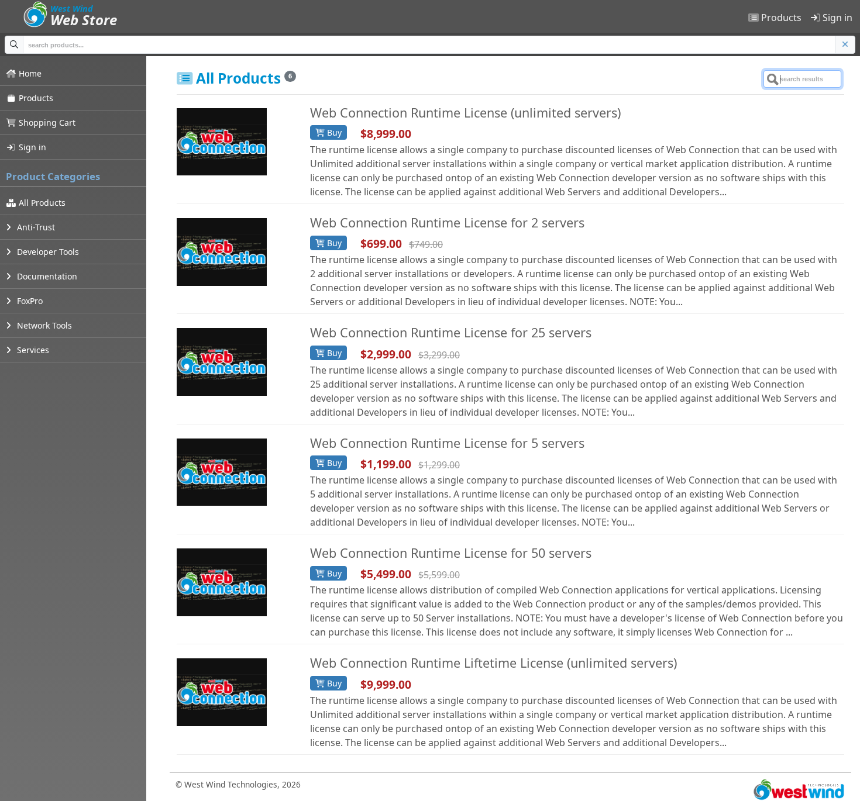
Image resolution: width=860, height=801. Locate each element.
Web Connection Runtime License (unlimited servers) (465, 112)
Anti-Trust (35, 227)
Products (780, 17)
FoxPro (29, 300)
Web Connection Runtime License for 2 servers (447, 222)
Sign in (836, 17)
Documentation (46, 276)
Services (32, 349)
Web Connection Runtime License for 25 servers (450, 332)
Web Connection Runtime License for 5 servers (447, 442)
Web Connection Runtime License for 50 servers (450, 552)
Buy (333, 132)
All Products (41, 202)
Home (29, 73)
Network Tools (43, 325)
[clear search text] (845, 45)
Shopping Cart (45, 122)
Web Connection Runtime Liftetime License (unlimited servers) (493, 662)
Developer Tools (47, 251)
